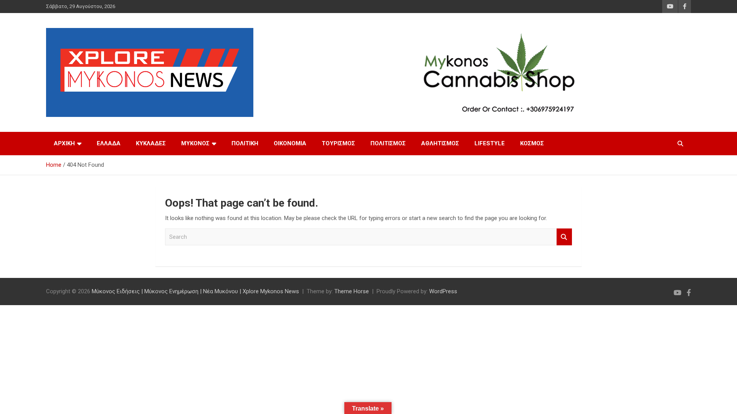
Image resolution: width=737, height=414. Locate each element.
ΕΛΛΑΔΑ (109, 143)
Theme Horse (351, 291)
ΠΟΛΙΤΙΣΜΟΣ (388, 143)
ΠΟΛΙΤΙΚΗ (244, 143)
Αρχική (64, 143)
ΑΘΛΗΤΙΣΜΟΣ (440, 143)
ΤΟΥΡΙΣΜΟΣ (338, 143)
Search (564, 237)
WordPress (443, 291)
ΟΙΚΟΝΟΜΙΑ (290, 143)
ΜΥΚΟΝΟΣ (195, 143)
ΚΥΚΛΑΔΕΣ (151, 143)
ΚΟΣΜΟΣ (532, 143)
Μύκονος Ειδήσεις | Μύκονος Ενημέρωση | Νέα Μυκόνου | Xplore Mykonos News (195, 291)
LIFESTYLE (489, 143)
